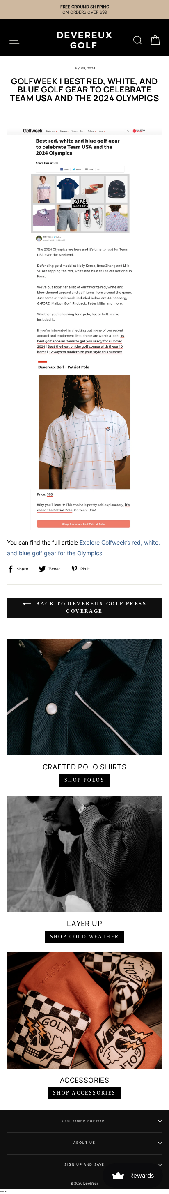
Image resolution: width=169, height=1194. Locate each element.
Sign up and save (84, 1164)
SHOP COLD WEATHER (84, 937)
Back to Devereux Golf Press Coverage (90, 607)
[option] (84, 9)
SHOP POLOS (84, 780)
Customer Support (84, 1121)
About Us (84, 1143)
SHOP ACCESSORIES (84, 1093)
